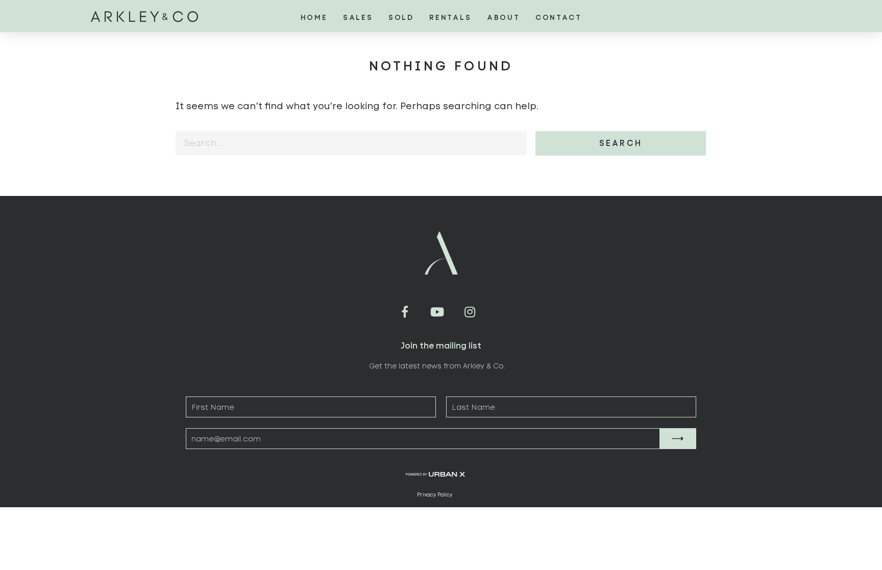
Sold (401, 17)
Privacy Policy (434, 495)
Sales (358, 17)
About (503, 17)
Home (314, 17)
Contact (558, 17)
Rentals (450, 17)
